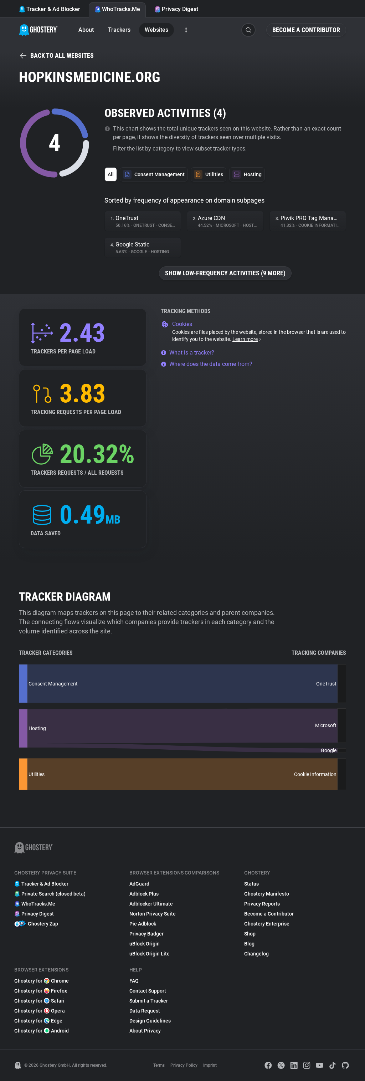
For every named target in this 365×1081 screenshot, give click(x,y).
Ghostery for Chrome (41, 981)
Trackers (119, 29)
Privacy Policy (183, 1065)
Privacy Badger (146, 934)
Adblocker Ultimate (151, 904)
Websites (156, 29)
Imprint (210, 1065)
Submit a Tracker (148, 1001)
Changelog (256, 954)
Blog (249, 944)
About (86, 29)
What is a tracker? (191, 352)
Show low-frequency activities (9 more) (225, 273)
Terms (159, 1065)
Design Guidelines (150, 1021)
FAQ (134, 981)
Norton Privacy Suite (152, 914)
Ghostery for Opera (39, 1011)
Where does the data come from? (210, 364)
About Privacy (145, 1031)
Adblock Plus (144, 894)
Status (251, 884)
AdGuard (139, 884)
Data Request (144, 1011)
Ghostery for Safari (39, 1001)
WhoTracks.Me (121, 9)
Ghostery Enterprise (266, 924)
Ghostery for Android (41, 1031)
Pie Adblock (142, 924)
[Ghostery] (38, 30)
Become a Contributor (306, 30)
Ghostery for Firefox (40, 991)
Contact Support (147, 991)
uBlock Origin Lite (149, 954)
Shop (250, 934)
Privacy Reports (262, 904)
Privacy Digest (180, 9)
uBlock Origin (144, 944)
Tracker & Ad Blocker (53, 9)
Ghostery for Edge (38, 1021)
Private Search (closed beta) (53, 894)
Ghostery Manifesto (266, 894)
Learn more (245, 339)
